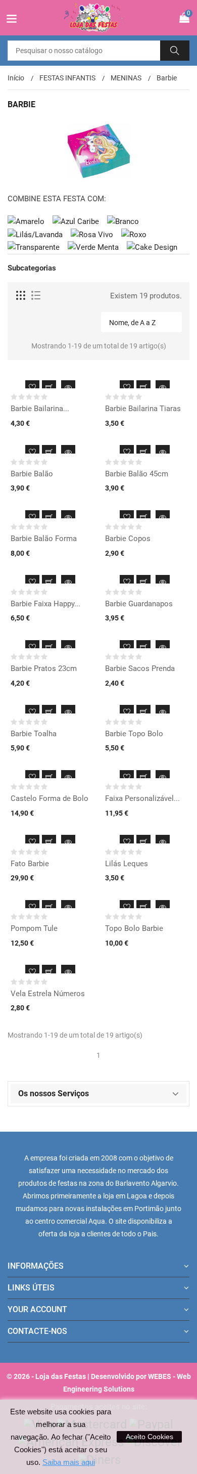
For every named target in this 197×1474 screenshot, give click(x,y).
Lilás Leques (126, 863)
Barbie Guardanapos (139, 603)
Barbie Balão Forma (44, 538)
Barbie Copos (128, 538)
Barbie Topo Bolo (134, 733)
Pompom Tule (34, 928)
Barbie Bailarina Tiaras (143, 408)
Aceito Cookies (149, 1437)
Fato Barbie (30, 863)
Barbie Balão (32, 473)
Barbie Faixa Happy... (45, 603)
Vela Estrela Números (48, 993)
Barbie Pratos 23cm (44, 668)
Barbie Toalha (34, 733)
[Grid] (21, 296)
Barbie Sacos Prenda (140, 668)
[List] (36, 296)
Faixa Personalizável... (142, 798)
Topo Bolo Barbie (134, 928)
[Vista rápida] (68, 387)
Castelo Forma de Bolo (49, 798)
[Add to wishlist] (32, 387)
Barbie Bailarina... (40, 408)
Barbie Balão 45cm (136, 473)
